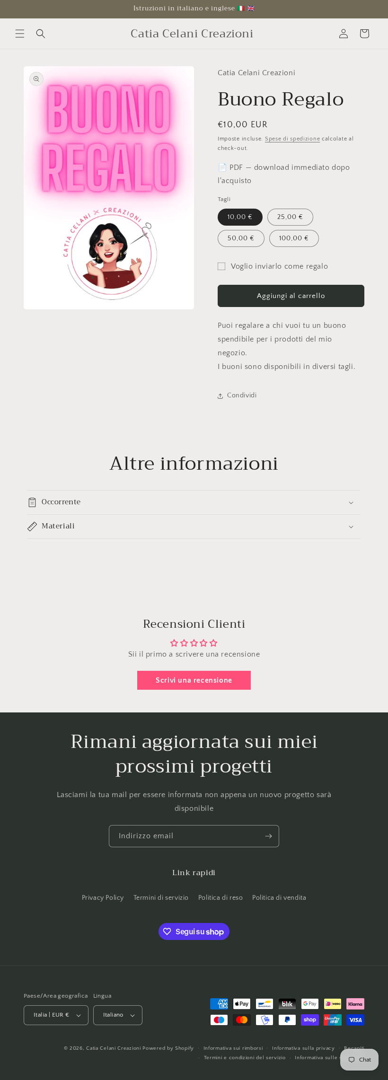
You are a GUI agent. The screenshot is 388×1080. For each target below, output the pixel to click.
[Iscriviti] (268, 836)
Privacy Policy (103, 898)
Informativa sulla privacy (303, 1048)
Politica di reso (220, 898)
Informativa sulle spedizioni (329, 1058)
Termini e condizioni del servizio (245, 1058)
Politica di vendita (279, 898)
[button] (19, 33)
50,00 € (241, 238)
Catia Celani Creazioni (113, 1048)
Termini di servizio (161, 898)
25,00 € (290, 217)
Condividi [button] (241, 395)
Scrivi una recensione (194, 680)
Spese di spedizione (292, 139)
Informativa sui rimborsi (233, 1048)
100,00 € (294, 238)
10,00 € (240, 217)
